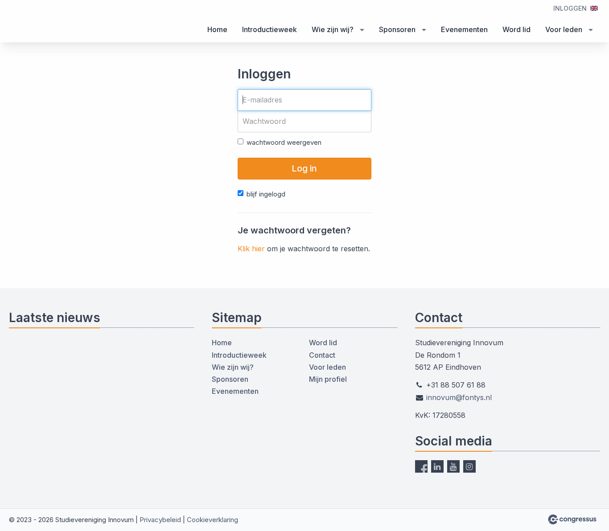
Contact (322, 355)
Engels (594, 8)
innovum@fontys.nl (459, 397)
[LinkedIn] (437, 466)
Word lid (516, 29)
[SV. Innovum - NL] (44, 21)
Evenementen (464, 29)
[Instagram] (469, 466)
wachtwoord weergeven (284, 142)
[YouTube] (453, 466)
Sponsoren (397, 29)
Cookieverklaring (212, 519)
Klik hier (251, 248)
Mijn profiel (328, 379)
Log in (304, 168)
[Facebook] (421, 466)
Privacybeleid (160, 519)
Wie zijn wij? (333, 29)
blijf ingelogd (266, 194)
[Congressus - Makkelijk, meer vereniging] (572, 519)
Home (217, 29)
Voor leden (563, 29)
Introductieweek (269, 29)
